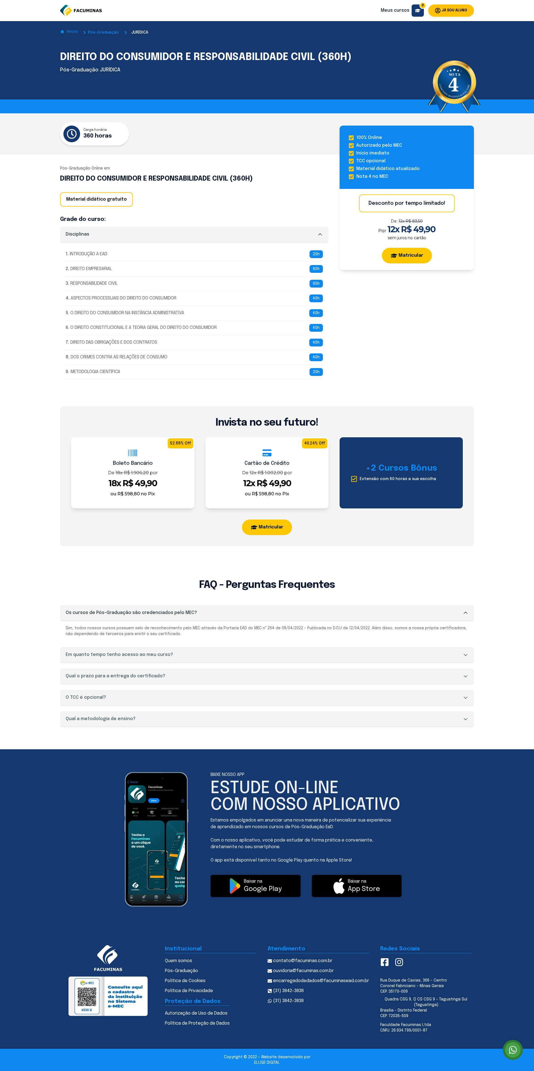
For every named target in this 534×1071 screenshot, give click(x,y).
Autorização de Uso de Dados (196, 1013)
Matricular (411, 255)
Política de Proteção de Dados (197, 1023)
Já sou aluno (454, 10)
